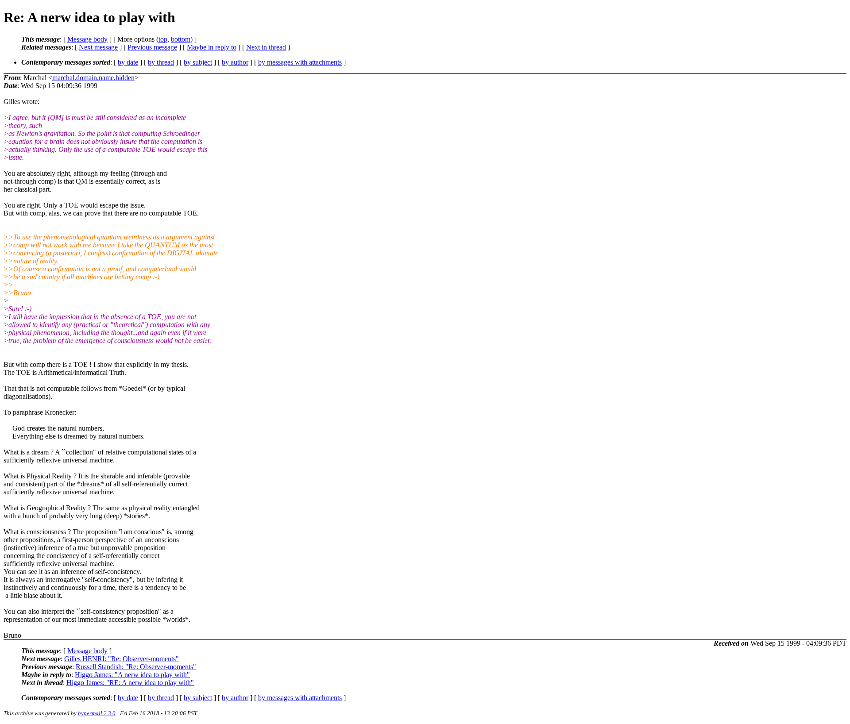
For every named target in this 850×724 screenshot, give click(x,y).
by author (235, 62)
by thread (161, 62)
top (162, 39)
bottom (180, 39)
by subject (198, 62)
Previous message (152, 47)
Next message (98, 47)
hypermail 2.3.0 (97, 713)
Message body (87, 39)
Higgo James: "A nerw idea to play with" (132, 674)
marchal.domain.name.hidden (93, 77)
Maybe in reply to (211, 47)
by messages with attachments (300, 62)
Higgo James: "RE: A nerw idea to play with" (130, 682)
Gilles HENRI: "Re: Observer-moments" (121, 658)
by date (128, 62)
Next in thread (266, 47)
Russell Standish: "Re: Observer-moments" (136, 666)
